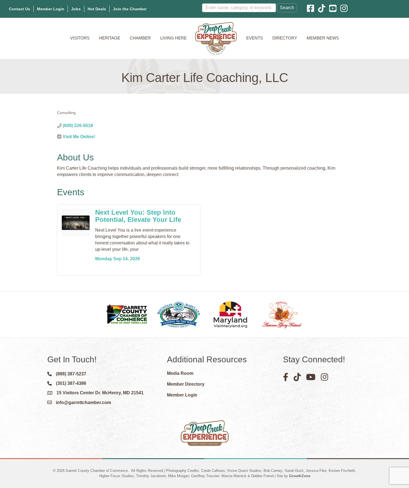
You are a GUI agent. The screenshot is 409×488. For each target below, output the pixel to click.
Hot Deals (97, 9)
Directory (284, 38)
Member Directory (185, 384)
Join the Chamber (130, 9)
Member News (323, 38)
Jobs (76, 9)
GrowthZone (299, 476)
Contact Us (19, 9)
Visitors (80, 38)
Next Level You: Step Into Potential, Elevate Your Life (138, 216)
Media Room (180, 373)
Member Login (50, 9)
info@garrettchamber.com (83, 402)
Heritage (109, 38)
